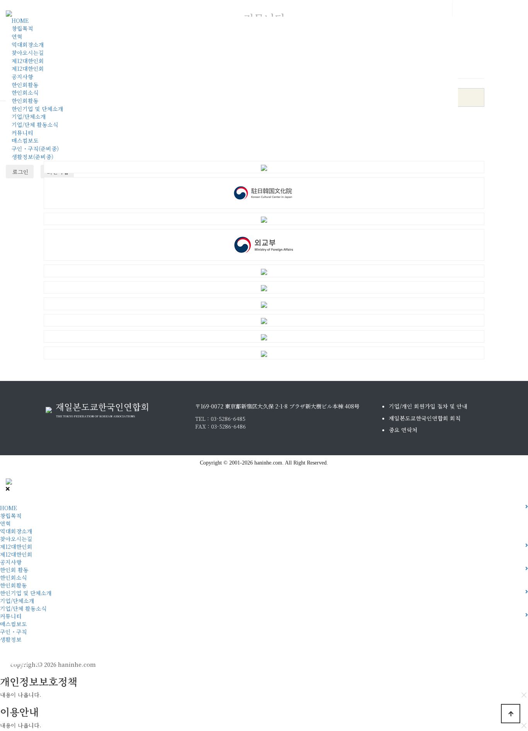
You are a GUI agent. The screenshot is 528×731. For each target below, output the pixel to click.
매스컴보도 (25, 140)
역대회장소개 (28, 44)
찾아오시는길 (28, 52)
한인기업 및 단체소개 (37, 109)
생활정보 (11, 639)
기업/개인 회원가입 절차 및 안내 (428, 406)
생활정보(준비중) (32, 157)
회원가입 (10, 661)
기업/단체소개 (29, 116)
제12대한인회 (28, 61)
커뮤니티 (22, 133)
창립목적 (22, 28)
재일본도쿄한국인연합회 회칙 (425, 418)
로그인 (20, 172)
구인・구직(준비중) (35, 148)
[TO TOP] (510, 713)
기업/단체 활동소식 (35, 124)
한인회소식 (25, 92)
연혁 (17, 36)
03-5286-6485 (228, 418)
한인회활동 (25, 85)
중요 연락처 (403, 430)
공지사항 (22, 76)
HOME (20, 20)
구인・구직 (13, 631)
